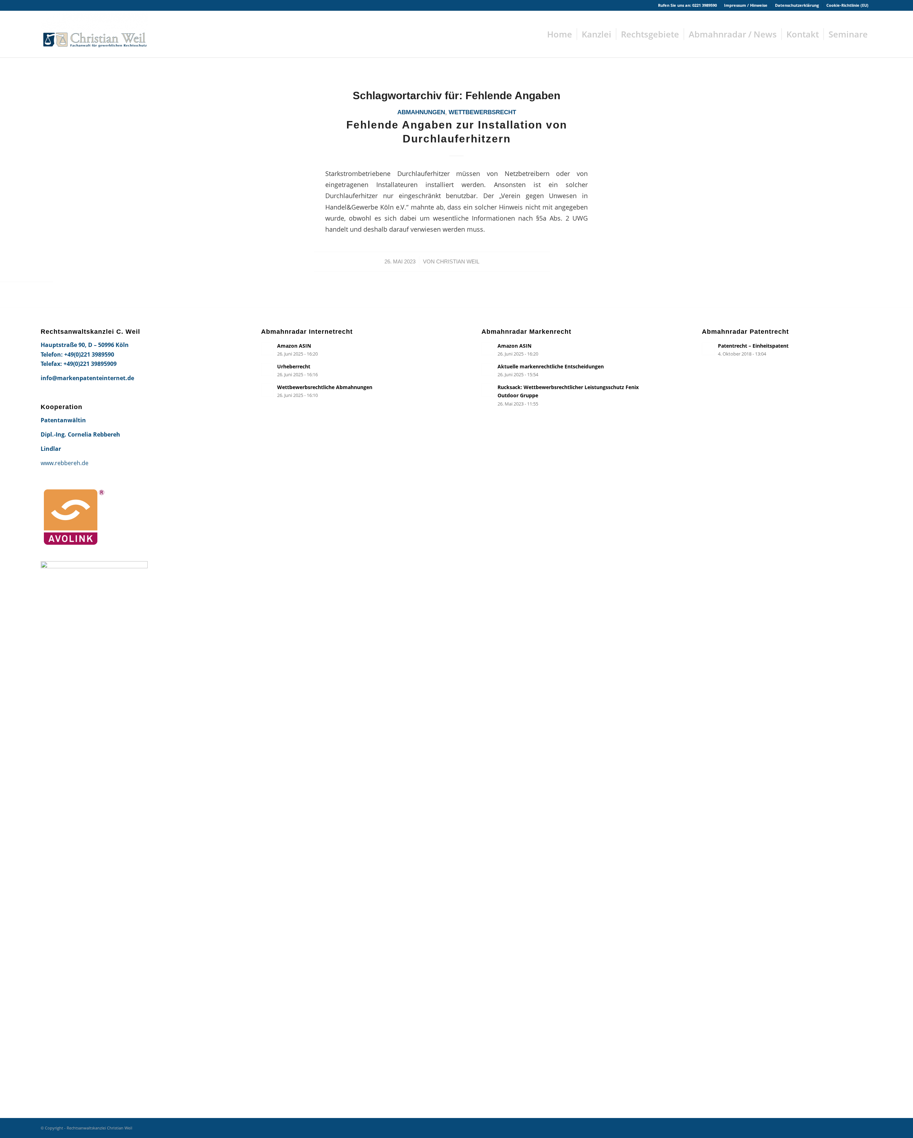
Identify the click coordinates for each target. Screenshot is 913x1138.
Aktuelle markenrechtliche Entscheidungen (551, 366)
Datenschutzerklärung (797, 5)
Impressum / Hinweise (745, 5)
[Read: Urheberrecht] (267, 369)
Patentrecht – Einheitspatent (753, 345)
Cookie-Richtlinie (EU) (847, 5)
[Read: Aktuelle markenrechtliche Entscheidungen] (487, 369)
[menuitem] (745, 5)
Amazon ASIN (294, 345)
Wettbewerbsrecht (482, 112)
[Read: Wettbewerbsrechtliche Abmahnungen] (267, 390)
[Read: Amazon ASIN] (267, 348)
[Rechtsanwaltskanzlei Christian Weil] (94, 34)
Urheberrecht (293, 366)
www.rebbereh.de (64, 463)
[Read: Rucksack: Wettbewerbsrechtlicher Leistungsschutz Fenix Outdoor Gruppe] (487, 390)
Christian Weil (457, 262)
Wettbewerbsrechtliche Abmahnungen (324, 387)
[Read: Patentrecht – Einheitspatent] (708, 348)
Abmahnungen (421, 112)
